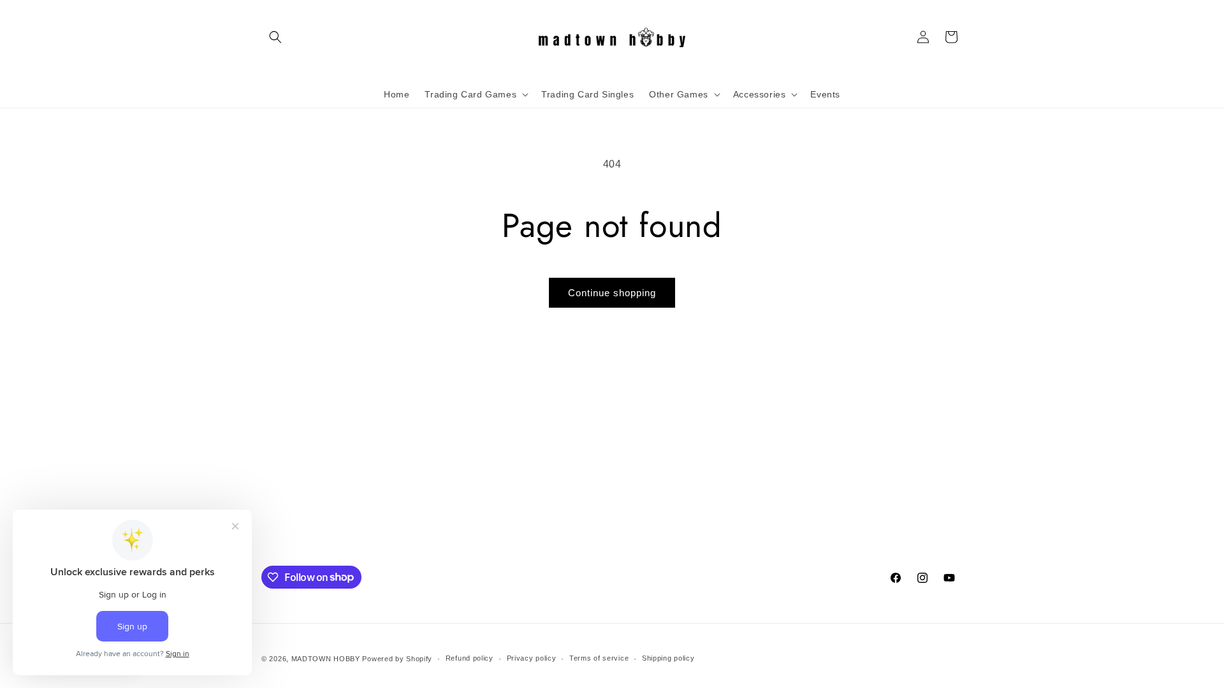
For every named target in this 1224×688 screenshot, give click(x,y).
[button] (275, 37)
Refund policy (469, 658)
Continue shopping (612, 292)
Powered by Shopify (397, 659)
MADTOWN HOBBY (325, 659)
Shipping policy (668, 658)
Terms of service (599, 658)
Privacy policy (532, 658)
